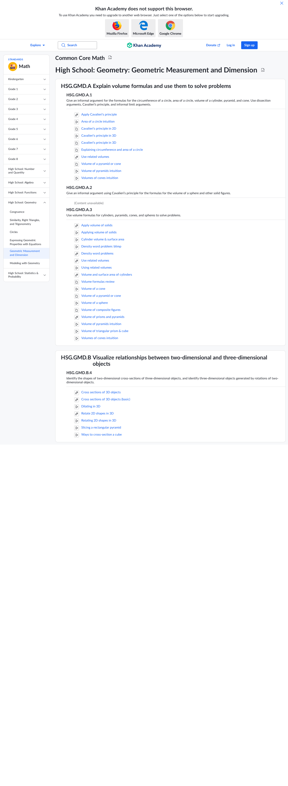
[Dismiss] (282, 3)
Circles (14, 232)
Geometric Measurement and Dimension (25, 253)
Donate (211, 45)
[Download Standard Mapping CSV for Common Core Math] (110, 57)
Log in (231, 45)
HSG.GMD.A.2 (79, 188)
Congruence (17, 212)
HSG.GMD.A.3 (79, 210)
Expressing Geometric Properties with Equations (25, 242)
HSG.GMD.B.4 (79, 373)
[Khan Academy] (144, 45)
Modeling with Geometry (25, 263)
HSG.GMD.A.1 (79, 95)
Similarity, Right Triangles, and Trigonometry (25, 222)
